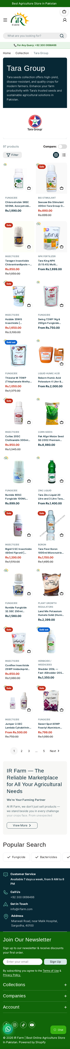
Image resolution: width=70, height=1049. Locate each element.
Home (7, 53)
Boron (42, 544)
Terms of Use (51, 970)
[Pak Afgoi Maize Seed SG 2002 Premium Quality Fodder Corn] (51, 412)
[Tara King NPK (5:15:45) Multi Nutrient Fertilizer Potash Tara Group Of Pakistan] (51, 236)
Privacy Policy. (12, 974)
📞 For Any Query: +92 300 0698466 (35, 45)
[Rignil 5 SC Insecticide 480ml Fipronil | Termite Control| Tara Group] (18, 525)
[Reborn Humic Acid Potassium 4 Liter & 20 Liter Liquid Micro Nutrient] (51, 354)
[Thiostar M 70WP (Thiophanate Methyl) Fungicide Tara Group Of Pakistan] (18, 354)
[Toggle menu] (5, 20)
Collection (22, 53)
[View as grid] (56, 155)
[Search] (62, 36)
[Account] (65, 20)
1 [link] (14, 751)
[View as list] (64, 155)
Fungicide (11, 197)
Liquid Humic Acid (49, 373)
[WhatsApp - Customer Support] (8, 1029)
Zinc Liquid (45, 490)
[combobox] (35, 36)
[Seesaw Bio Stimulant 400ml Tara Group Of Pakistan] (51, 178)
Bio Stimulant (47, 197)
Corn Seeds (45, 432)
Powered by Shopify (32, 1042)
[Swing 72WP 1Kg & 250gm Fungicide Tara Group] (51, 295)
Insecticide (12, 256)
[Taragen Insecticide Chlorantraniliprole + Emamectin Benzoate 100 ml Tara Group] (18, 236)
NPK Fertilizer (47, 256)
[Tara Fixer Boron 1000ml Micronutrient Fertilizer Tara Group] (51, 525)
